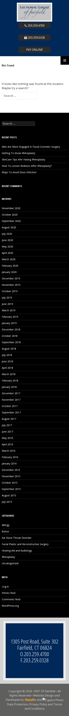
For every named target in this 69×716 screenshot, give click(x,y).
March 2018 (8, 374)
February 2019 (10, 316)
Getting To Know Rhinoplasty (18, 153)
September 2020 (11, 221)
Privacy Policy (38, 704)
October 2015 (10, 482)
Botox (5, 531)
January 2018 (9, 387)
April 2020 (7, 253)
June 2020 (7, 240)
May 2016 (7, 438)
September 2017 (11, 412)
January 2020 (9, 272)
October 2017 (10, 406)
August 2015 (9, 495)
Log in (5, 586)
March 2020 (8, 259)
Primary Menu (65, 60)
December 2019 (11, 278)
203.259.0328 (36, 38)
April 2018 (7, 367)
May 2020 (7, 246)
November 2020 (11, 208)
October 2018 (10, 336)
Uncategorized (10, 563)
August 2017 (9, 418)
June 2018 (7, 361)
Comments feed (11, 599)
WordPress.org (10, 605)
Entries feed (8, 593)
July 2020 (7, 233)
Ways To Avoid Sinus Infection (19, 172)
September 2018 (11, 342)
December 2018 (11, 329)
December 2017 (11, 393)
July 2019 (7, 297)
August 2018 (9, 348)
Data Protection (17, 704)
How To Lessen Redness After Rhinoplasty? (27, 166)
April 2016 (7, 444)
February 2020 (10, 265)
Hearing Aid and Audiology (17, 550)
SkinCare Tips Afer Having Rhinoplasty (23, 159)
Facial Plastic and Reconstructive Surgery (25, 544)
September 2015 (11, 489)
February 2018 (10, 380)
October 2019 (10, 291)
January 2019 (9, 323)
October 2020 (10, 214)
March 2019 (8, 310)
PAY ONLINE (34, 50)
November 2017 (11, 399)
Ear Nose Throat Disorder (16, 537)
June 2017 (7, 431)
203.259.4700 (36, 25)
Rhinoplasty (8, 557)
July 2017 (7, 425)
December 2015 (11, 470)
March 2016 (8, 450)
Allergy (5, 525)
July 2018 (7, 355)
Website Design (43, 695)
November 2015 (11, 476)
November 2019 (11, 284)
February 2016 (10, 457)
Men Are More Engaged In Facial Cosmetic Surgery (31, 146)
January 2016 (9, 463)
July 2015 (7, 501)
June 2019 (7, 304)
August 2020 (9, 227)
